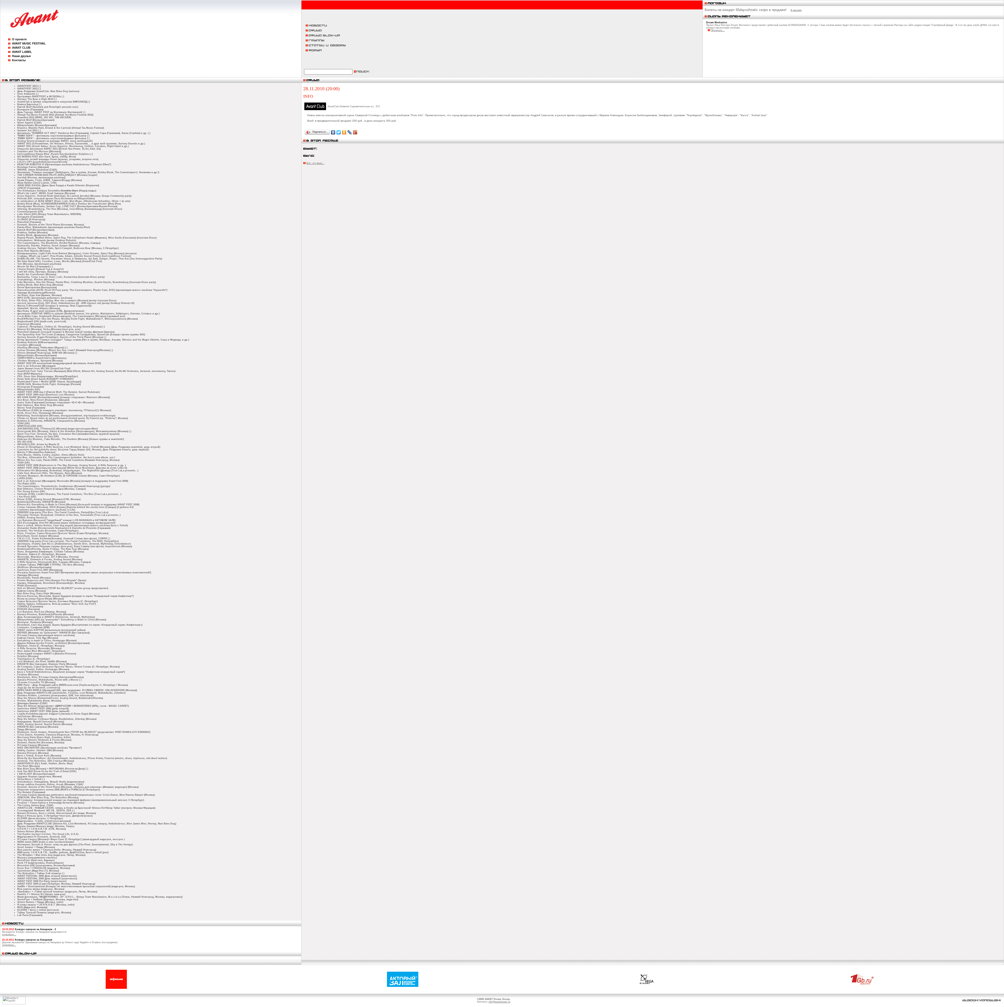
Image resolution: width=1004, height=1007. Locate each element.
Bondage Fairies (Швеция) (33, 167)
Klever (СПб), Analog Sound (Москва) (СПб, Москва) (49, 499)
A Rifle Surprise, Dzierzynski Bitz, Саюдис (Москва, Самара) (54, 562)
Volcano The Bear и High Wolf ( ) (36, 99)
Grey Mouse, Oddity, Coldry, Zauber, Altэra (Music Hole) (50, 455)
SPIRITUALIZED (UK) (29, 426)
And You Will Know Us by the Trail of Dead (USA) (46, 771)
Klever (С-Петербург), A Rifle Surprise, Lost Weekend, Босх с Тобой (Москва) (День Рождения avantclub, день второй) (88, 447)
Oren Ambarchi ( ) (27, 94)
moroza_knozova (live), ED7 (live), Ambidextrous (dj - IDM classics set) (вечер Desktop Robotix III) (75, 303)
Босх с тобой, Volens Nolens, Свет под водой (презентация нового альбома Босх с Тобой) (72, 525)
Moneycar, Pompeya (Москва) (35, 622)
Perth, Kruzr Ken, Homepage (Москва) (40, 413)
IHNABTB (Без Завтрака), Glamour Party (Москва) (47, 664)
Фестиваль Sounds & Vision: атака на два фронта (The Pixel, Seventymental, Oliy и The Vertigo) (75, 844)
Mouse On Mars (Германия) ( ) (35, 266)
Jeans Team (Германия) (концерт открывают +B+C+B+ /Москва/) (55, 402)
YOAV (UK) (23, 423)
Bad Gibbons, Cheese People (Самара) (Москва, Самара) (51, 489)
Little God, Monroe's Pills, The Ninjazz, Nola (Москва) (49, 473)
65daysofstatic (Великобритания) (37, 125)
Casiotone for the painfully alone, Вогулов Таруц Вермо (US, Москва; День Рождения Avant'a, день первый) (83, 449)
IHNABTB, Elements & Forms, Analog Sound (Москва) (49, 559)
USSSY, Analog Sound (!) (32, 517)
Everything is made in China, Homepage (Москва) (47, 640)
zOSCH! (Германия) (28, 188)
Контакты (19, 60)
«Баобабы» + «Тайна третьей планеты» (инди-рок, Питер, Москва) (57, 891)
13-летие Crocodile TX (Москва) (36, 682)
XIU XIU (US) (24, 441)
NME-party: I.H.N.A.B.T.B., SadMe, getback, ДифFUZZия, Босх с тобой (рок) (63, 852)
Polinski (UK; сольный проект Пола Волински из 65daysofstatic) (56, 198)
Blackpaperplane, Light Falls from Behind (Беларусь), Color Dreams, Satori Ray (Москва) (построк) (76, 253)
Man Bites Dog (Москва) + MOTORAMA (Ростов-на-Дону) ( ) (52, 768)
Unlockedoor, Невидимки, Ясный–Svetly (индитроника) (50, 781)
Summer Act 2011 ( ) (29, 130)
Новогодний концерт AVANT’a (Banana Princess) (46, 653)
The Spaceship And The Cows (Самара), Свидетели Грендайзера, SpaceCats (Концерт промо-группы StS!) (81, 334)
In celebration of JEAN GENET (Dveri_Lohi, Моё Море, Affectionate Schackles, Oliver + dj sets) (73, 201)
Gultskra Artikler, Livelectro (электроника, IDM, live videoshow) (55, 695)
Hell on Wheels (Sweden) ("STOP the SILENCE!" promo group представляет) (62, 588)
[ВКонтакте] (333, 132)
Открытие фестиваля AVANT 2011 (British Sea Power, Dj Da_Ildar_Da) (59, 149)
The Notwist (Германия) (31, 792)
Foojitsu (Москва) (28, 674)
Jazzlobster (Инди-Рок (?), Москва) (38, 870)
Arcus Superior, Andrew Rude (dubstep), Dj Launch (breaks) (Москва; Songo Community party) (74, 196)
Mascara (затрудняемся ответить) (37, 857)
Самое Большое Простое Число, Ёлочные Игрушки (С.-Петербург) (57, 601)
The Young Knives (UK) (31, 491)
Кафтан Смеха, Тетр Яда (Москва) (37, 638)
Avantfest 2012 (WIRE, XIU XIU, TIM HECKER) (44, 117)
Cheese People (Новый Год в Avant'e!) (40, 269)
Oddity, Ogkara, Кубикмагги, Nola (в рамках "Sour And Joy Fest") (56, 604)
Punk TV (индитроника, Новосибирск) (40, 863)
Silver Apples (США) (29, 122)
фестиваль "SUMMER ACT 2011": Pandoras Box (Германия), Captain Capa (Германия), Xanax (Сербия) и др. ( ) (83, 133)
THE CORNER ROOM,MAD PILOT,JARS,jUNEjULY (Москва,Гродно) (57, 175)
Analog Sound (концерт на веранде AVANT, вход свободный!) (55, 141)
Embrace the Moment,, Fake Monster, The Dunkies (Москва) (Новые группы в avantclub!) (70, 439)
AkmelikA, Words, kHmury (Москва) (38, 308)
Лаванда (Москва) (28, 575)
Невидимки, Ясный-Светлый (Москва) (40, 721)
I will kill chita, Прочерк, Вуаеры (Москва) (42, 271)
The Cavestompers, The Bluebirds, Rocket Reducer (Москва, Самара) (58, 243)
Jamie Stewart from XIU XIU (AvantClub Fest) (43, 368)
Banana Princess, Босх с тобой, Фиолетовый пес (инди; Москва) (56, 813)
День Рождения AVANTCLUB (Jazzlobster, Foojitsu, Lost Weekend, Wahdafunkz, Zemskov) (71, 693)
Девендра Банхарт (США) (32, 703)
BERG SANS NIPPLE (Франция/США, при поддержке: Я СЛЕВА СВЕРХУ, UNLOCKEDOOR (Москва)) (77, 690)
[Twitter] (338, 132)
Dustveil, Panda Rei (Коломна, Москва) (40, 742)
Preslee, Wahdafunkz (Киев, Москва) (39, 700)
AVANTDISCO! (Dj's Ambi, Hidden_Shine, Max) (44, 763)
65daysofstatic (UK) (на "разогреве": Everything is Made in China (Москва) (61, 619)
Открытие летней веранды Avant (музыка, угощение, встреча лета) (57, 159)
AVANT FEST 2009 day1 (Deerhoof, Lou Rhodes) (45, 394)
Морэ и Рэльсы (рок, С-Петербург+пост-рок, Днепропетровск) (55, 815)
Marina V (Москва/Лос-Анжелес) (36, 452)
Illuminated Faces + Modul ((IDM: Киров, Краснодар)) (49, 381)
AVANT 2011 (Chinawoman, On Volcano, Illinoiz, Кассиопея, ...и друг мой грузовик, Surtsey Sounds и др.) (81, 143)
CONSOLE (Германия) (30, 606)
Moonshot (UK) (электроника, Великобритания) (46, 865)
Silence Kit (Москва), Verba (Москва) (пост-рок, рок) (48, 329)
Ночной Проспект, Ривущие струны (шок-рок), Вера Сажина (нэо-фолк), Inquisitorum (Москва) (74, 546)
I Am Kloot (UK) (26, 496)
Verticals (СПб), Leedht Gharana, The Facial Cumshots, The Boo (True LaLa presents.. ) (69, 494)
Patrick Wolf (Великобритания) (35, 120)
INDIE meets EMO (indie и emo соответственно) (45, 842)
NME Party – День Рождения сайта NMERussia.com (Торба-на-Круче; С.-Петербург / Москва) (72, 685)
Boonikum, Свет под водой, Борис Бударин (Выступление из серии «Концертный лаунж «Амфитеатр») (79, 625)
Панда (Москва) (26, 729)
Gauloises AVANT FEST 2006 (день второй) (43, 708)
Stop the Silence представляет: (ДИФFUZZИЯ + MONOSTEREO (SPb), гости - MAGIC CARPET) (73, 706)
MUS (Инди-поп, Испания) (32, 907)
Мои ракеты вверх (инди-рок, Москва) (40, 889)
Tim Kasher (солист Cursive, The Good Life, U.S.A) (47, 834)
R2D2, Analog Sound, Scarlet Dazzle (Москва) (44, 724)
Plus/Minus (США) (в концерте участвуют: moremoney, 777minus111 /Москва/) (64, 410)
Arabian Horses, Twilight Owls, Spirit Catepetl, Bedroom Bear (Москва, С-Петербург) (68, 248)
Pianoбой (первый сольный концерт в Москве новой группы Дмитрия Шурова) (66, 332)
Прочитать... (718, 30)
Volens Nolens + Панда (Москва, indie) (40, 902)
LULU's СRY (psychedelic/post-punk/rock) (42, 162)
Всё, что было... (315, 163)
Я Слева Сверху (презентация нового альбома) (46, 635)
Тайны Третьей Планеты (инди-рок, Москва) (44, 912)
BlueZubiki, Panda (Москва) (34, 577)
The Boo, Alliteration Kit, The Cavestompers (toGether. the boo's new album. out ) (66, 457)
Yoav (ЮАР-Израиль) (29, 373)
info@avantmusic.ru (499, 1001)
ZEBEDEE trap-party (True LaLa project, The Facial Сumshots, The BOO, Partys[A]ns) (68, 541)
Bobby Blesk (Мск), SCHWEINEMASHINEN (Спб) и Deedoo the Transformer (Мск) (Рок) (69, 203)
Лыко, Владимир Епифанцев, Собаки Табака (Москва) (50, 551)
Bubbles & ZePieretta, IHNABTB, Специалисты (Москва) (51, 421)
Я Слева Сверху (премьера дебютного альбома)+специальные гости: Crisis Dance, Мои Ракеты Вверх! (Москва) (86, 795)
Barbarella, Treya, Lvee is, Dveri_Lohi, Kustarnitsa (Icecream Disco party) (61, 277)
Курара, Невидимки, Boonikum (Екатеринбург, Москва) (51, 583)
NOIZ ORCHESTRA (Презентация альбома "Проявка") (49, 747)
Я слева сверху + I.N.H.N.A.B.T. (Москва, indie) (46, 904)
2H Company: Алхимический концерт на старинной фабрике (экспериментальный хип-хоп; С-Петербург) (80, 800)
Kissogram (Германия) (30, 387)
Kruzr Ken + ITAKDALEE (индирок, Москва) (43, 868)
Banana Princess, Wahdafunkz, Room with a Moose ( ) (49, 679)
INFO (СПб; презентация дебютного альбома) (44, 298)
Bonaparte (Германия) (30, 109)
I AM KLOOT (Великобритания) (36, 774)
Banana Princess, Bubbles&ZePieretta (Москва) (45, 614)
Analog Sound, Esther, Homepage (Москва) (43, 669)
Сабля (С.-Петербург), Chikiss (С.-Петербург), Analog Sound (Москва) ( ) (61, 326)
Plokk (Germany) (27, 585)
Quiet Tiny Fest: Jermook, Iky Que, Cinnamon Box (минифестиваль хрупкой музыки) (68, 434)
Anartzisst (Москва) (29, 324)
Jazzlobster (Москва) (29, 716)
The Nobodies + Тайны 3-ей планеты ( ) (40, 873)
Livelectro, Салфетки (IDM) (33, 627)
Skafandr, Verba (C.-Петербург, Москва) (41, 645)
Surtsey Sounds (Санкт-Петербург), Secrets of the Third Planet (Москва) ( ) (61, 337)
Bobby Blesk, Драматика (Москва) (37, 235)
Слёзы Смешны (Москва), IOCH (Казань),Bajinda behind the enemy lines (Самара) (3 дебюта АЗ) (75, 507)
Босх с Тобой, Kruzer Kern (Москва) (39, 755)
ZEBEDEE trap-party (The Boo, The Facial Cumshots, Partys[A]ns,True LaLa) (62, 512)
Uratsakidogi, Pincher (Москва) (36, 279)
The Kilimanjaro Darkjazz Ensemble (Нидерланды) (56, 190)
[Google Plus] (355, 132)
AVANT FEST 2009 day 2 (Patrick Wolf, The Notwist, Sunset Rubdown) (58, 392)
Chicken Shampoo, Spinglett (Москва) (40, 360)
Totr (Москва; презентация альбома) (39, 264)
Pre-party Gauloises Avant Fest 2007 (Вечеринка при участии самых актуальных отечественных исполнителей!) (84, 572)
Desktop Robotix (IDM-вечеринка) (37, 342)
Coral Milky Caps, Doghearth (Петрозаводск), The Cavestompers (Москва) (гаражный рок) (71, 316)
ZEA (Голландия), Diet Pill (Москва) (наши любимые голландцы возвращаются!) (66, 523)
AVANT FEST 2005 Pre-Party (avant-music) (41, 881)
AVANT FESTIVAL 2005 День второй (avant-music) (47, 876)
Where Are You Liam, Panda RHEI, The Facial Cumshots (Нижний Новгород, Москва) (68, 460)
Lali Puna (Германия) (29, 915)
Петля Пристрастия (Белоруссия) (37, 287)
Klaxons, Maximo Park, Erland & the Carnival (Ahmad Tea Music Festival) (60, 128)
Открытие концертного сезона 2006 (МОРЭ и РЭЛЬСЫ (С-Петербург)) (58, 789)
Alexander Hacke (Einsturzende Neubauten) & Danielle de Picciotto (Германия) (64, 528)
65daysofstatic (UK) (28, 389)
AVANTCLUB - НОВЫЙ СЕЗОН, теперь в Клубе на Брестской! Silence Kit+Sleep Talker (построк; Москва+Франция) (86, 808)
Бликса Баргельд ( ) (29, 104)
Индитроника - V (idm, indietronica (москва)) (44, 821)
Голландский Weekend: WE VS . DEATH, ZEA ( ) (46, 810)
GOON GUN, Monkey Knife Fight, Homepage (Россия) (49, 384)
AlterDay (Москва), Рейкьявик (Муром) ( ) (42, 347)
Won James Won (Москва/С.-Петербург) (41, 651)
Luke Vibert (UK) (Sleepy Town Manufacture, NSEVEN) (49, 214)
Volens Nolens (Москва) (31, 831)
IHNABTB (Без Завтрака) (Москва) (37, 727)
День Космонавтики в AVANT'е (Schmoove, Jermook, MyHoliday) (56, 617)
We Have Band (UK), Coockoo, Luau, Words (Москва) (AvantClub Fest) (59, 261)
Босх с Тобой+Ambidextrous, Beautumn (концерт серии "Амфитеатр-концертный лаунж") (71, 672)
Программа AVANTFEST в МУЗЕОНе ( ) (40, 96)
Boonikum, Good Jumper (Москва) (38, 536)
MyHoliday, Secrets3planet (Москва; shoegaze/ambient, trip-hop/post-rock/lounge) (66, 415)
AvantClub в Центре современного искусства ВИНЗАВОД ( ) (53, 101)
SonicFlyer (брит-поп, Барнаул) (36, 860)
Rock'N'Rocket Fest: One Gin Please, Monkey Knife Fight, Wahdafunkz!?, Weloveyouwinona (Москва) (77, 319)
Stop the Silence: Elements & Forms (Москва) (44, 740)
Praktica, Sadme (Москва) (32, 232)
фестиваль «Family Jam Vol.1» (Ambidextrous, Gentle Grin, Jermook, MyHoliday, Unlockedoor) (74, 543)
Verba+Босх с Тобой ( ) (31, 779)
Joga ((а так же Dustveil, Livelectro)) (38, 687)
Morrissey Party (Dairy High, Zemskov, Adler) (44, 737)
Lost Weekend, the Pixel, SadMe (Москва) (42, 661)
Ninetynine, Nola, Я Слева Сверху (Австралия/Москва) (50, 677)
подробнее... (9, 934)
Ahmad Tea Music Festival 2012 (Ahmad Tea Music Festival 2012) (55, 115)
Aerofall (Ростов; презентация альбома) (41, 177)
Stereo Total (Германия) (31, 407)
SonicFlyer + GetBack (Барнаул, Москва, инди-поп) (47, 899)
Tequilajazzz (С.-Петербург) (33, 659)
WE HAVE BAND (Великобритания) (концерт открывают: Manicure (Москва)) (63, 397)
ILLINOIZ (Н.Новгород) (31, 219)
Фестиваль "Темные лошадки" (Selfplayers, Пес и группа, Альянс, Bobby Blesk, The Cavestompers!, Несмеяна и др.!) (88, 172)
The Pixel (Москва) (28, 766)
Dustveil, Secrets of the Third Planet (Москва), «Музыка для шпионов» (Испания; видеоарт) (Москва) (78, 787)
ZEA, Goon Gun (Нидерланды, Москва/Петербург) (47, 376)
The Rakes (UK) (26, 483)
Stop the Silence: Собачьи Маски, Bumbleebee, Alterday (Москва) (56, 719)
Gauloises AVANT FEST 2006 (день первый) (43, 711)
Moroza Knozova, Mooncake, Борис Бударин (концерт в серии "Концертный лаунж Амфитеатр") (75, 596)
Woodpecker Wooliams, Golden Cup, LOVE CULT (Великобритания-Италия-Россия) (67, 206)
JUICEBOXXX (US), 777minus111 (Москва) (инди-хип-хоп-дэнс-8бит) (57, 428)
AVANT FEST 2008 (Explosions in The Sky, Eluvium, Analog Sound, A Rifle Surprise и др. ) (71, 465)
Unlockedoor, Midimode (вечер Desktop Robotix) (46, 240)
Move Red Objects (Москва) (33, 251)
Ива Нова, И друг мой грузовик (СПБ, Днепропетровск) (50, 311)
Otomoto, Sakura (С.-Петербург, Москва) (41, 554)
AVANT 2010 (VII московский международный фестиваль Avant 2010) (59, 363)
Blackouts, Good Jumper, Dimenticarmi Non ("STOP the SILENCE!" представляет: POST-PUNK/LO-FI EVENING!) (83, 732)
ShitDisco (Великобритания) (34, 567)
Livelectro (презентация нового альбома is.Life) (46, 509)
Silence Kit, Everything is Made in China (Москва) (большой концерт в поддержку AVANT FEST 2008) (78, 504)
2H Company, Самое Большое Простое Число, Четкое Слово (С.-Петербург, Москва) (68, 666)
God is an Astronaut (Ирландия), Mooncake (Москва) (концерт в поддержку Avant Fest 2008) (72, 481)
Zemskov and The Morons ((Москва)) (39, 151)
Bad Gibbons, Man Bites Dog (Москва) (40, 405)
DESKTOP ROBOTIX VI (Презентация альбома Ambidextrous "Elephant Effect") (64, 164)
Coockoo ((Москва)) (29, 345)
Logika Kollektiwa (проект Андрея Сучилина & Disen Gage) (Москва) (58, 713)
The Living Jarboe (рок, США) (35, 805)
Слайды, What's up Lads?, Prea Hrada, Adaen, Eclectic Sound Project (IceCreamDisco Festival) (74, 256)
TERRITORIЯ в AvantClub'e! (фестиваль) (41, 358)
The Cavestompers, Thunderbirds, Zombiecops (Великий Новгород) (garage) (63, 486)
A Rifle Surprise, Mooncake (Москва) (39, 648)
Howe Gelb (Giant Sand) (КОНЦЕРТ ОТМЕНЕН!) (45, 379)
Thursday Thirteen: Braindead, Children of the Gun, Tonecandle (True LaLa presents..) (69, 515)
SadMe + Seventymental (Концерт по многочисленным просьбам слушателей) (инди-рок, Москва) (76, 886)
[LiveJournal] (349, 132)
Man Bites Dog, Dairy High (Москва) (39, 593)
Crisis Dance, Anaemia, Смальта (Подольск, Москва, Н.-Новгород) (57, 734)
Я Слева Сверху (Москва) (32, 745)
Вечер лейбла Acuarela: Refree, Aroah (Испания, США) (50, 784)
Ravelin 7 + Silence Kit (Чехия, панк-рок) (41, 894)
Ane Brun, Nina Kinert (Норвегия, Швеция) (43, 400)
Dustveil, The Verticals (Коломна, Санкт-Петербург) (47, 530)
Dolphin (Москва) (27, 656)
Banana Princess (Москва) (33, 753)
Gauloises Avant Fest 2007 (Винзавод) (39, 570)
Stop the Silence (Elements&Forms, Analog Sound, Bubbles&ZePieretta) (60, 698)
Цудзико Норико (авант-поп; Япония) (39, 776)
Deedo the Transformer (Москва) (36, 274)
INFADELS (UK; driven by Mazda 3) (38, 444)
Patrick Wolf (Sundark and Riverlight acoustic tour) (47, 107)
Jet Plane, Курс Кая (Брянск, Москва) (39, 295)
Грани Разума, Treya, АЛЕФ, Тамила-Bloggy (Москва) (49, 180)
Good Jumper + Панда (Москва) (36, 847)
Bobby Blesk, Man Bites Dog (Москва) (40, 285)
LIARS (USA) (24, 478)
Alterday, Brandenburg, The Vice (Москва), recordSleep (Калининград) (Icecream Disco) (69, 209)
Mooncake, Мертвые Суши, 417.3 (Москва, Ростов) (48, 557)
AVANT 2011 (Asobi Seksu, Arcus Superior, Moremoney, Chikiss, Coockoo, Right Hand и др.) (73, 146)
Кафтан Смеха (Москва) (31, 591)
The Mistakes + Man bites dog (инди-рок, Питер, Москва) (51, 855)
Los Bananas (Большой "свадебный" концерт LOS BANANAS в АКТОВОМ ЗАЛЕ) (66, 520)
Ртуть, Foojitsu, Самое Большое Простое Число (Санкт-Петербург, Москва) (63, 533)
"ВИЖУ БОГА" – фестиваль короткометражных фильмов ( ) (53, 135)
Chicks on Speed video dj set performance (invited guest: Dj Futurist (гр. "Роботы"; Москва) (72, 418)
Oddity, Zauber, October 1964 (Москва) (40, 750)
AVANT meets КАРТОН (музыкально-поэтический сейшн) (51, 630)
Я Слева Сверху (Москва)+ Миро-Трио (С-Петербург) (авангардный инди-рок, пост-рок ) (71, 839)
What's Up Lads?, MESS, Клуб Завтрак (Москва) (46, 193)
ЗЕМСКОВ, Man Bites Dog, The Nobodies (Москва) (47, 797)
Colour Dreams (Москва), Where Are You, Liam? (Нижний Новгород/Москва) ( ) (65, 350)
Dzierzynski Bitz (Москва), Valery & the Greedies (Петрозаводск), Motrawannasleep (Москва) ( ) (74, 431)
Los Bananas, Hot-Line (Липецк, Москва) (41, 611)
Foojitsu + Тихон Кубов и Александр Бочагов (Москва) (50, 802)
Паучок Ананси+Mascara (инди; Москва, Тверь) (45, 826)
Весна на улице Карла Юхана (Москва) (40, 598)
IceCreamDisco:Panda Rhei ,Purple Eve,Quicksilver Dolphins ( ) (55, 154)
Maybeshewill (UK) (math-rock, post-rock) (41, 321)
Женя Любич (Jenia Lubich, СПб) (36, 183)
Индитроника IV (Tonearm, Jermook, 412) (41, 836)
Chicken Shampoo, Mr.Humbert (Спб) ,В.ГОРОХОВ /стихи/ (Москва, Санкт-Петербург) (68, 475)
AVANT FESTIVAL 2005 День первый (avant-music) (47, 878)
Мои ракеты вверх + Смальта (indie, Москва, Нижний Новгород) (56, 849)
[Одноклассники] (344, 132)
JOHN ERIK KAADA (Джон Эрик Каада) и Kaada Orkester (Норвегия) (58, 185)
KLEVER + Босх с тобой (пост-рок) (38, 910)
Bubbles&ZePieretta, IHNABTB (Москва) (41, 502)
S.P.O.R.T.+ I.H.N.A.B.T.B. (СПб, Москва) (41, 829)
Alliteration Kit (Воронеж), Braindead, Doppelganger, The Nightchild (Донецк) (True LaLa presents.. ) (77, 470)
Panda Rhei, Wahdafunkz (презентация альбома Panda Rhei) (53, 227)
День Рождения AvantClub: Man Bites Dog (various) (48, 91)
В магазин (796, 10)
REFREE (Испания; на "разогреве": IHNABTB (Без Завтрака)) (53, 632)
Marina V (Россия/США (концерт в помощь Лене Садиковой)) (54, 305)
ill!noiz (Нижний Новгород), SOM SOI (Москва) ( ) (47, 353)
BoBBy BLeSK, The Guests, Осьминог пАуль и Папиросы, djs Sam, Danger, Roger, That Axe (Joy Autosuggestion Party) (89, 258)
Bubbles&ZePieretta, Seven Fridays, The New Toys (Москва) (53, 549)
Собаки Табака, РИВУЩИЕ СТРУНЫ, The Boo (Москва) (50, 564)
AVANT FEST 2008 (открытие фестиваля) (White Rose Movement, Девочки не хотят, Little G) (72, 468)
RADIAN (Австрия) (28, 609)
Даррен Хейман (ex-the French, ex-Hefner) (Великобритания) (53, 643)
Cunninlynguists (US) (30, 211)
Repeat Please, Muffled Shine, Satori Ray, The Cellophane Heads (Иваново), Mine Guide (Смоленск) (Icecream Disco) (87, 237)
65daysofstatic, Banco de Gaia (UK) (38, 436)
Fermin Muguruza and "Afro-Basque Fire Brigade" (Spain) (51, 580)
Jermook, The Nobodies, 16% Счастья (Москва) (45, 761)
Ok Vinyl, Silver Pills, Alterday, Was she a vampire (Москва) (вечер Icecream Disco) (66, 300)
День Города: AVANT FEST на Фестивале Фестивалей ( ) (51, 112)
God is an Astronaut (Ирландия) (36, 366)
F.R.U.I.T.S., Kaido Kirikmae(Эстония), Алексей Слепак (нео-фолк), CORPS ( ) (63, 538)
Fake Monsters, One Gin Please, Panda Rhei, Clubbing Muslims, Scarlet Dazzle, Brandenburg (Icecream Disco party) (86, 282)
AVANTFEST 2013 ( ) (29, 86)
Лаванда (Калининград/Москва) (36, 292)
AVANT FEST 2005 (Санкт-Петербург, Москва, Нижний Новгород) (56, 883)
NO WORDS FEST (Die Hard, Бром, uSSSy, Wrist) (46, 156)
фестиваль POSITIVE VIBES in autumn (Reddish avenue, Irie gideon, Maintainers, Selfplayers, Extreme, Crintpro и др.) (88, 313)
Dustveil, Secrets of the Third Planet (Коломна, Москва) (50, 224)
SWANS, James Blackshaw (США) (37, 169)
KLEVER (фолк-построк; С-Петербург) (40, 818)
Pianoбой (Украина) (29, 222)
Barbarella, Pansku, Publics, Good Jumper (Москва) (48, 245)
